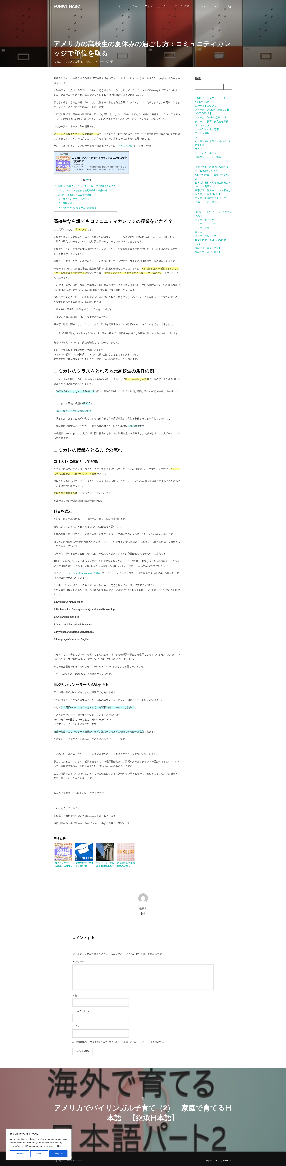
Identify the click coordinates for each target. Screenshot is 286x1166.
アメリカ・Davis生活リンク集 (211, 117)
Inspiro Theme (212, 1160)
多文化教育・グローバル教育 (210, 240)
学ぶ (147, 6)
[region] (39, 1144)
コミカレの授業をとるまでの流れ (73, 194)
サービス (162, 6)
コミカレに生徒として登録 (74, 199)
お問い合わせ (202, 102)
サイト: (76, 1026)
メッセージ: (78, 961)
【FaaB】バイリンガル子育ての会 (213, 212)
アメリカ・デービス (205, 224)
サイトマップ (202, 125)
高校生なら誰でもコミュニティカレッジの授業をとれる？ (85, 186)
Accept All (58, 1153)
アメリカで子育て (204, 220)
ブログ (198, 149)
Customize (20, 1153)
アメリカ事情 (75, 61)
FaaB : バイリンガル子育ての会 (212, 98)
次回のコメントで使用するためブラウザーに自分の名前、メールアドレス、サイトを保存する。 (120, 1042)
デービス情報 (182, 6)
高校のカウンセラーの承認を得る (77, 207)
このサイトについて (207, 6)
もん (59, 61)
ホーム (122, 6)
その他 (198, 216)
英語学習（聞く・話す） (208, 248)
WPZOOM (227, 1160)
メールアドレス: (81, 1011)
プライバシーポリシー (207, 153)
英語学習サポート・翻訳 (208, 157)
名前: (75, 995)
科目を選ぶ (66, 203)
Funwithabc (67, 6)
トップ (198, 137)
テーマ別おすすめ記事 (207, 129)
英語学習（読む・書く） (208, 251)
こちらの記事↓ (125, 146)
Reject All (39, 1153)
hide (88, 180)
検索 (198, 78)
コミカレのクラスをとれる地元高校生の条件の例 (81, 190)
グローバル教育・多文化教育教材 (213, 121)
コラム (133, 6)
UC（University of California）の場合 (80, 573)
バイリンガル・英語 (205, 236)
